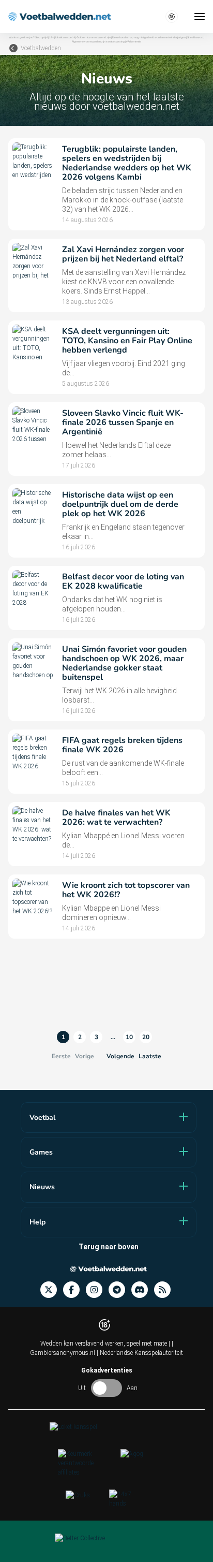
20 (145, 1037)
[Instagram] (97, 1289)
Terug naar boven (109, 1247)
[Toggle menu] (199, 17)
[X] (51, 1289)
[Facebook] (74, 1289)
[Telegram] (120, 1289)
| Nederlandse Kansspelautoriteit (140, 1352)
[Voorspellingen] (165, 1289)
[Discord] (142, 1289)
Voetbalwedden (41, 48)
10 (129, 1037)
